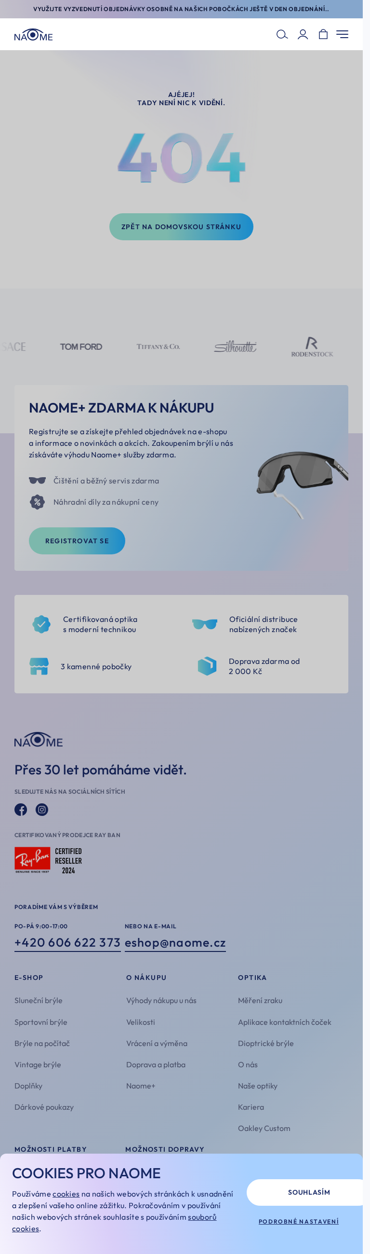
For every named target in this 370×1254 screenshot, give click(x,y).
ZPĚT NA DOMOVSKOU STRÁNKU (181, 226)
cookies (66, 1194)
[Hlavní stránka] (33, 34)
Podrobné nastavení (299, 1221)
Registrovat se (77, 541)
